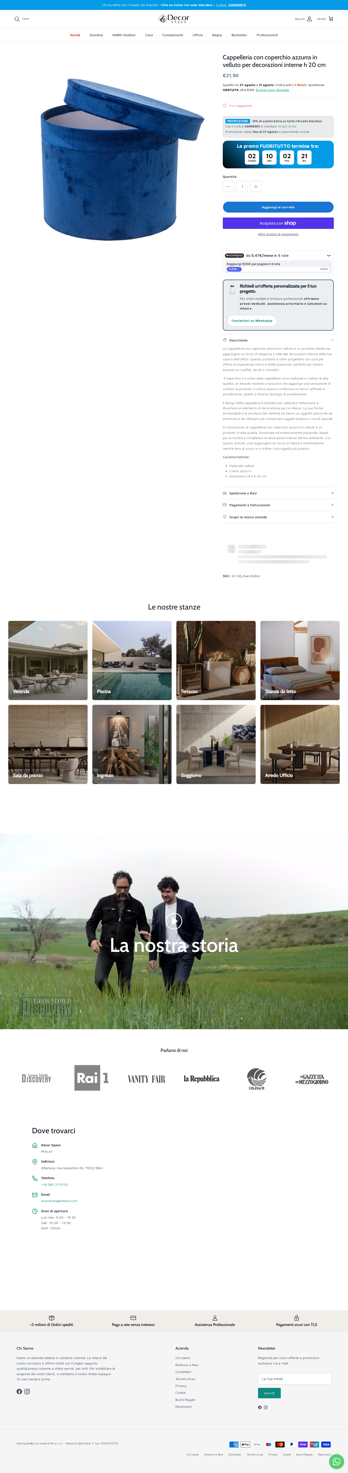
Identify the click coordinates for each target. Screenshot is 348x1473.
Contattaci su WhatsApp (252, 320)
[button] (174, 921)
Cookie (180, 1392)
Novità (75, 35)
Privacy (181, 1386)
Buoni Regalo (185, 1400)
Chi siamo (182, 1358)
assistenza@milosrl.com (59, 1201)
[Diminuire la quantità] (228, 186)
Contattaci (183, 1372)
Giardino (96, 35)
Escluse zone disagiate (272, 90)
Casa (149, 35)
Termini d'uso (185, 1379)
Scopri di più (287, 126)
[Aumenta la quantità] (256, 186)
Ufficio (198, 35)
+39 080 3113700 (54, 1184)
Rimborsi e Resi (187, 1365)
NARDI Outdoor (124, 35)
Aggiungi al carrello (278, 207)
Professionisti (267, 35)
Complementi (172, 35)
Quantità (229, 176)
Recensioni (183, 1406)
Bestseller (239, 35)
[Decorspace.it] (174, 19)
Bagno (217, 35)
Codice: (231, 5)
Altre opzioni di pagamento (278, 234)
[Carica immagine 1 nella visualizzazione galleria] (113, 153)
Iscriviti (269, 1393)
